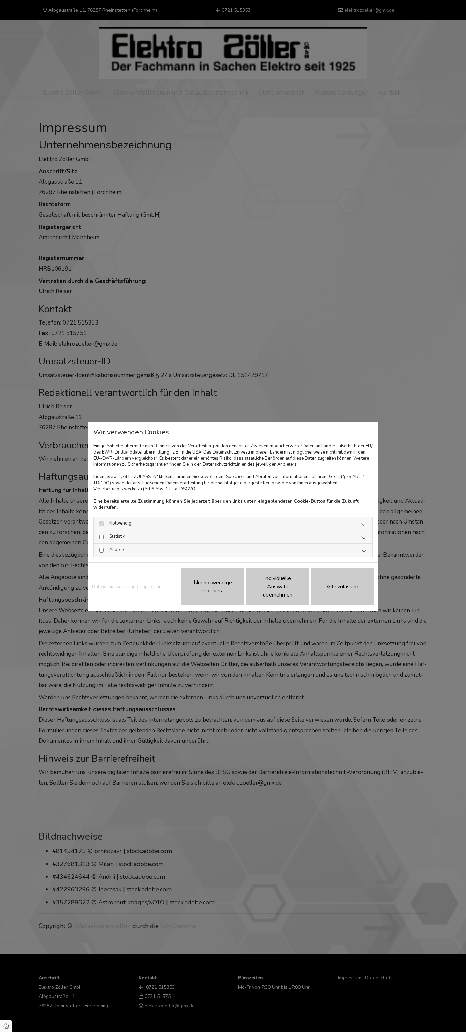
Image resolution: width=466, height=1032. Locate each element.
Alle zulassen (342, 586)
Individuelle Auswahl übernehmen (277, 587)
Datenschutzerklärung (114, 587)
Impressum (151, 587)
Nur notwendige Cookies (213, 586)
